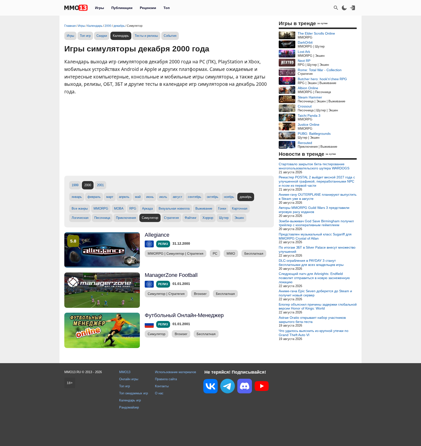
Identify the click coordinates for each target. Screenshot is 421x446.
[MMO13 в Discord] (244, 387)
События (170, 36)
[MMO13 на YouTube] (261, 387)
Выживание (203, 208)
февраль (94, 197)
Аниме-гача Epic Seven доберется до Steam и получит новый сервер (315, 293)
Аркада (147, 208)
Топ (166, 8)
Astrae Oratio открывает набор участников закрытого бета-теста (312, 320)
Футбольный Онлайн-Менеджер (184, 315)
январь (77, 197)
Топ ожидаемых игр (133, 393)
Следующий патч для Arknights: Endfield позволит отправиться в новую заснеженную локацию (314, 278)
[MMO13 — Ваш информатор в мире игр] (76, 8)
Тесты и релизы (146, 36)
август (177, 197)
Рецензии (148, 8)
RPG (132, 208)
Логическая (80, 218)
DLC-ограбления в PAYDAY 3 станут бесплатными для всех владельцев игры (311, 263)
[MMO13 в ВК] (210, 387)
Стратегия (171, 218)
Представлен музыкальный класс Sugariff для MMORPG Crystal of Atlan (315, 236)
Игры (99, 8)
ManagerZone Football (171, 275)
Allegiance (157, 235)
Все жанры (80, 208)
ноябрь (229, 197)
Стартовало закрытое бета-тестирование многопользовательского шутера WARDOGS (314, 166)
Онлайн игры (128, 379)
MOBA (119, 208)
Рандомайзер (129, 407)
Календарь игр (130, 400)
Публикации (122, 8)
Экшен (239, 218)
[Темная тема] (344, 8)
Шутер (224, 218)
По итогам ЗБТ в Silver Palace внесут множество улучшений (317, 249)
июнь (150, 197)
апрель (124, 197)
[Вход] (352, 8)
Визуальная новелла (174, 208)
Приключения (126, 218)
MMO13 (124, 372)
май (138, 197)
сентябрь (194, 197)
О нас (159, 393)
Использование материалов (175, 372)
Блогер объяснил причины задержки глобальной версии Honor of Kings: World (318, 306)
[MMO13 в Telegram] (227, 387)
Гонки (222, 208)
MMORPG (101, 208)
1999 (75, 185)
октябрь (212, 197)
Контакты (162, 386)
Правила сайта (166, 379)
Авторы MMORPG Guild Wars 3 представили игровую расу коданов (314, 210)
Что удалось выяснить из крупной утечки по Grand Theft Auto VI (313, 333)
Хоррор (207, 218)
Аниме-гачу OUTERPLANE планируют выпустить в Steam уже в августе (317, 197)
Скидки (101, 36)
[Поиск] (336, 8)
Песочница (102, 218)
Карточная (239, 208)
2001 (100, 185)
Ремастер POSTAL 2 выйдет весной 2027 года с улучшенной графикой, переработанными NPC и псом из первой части (317, 181)
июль (163, 197)
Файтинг (191, 218)
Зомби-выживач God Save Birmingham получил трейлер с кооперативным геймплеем (316, 223)
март (109, 197)
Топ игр (85, 36)
